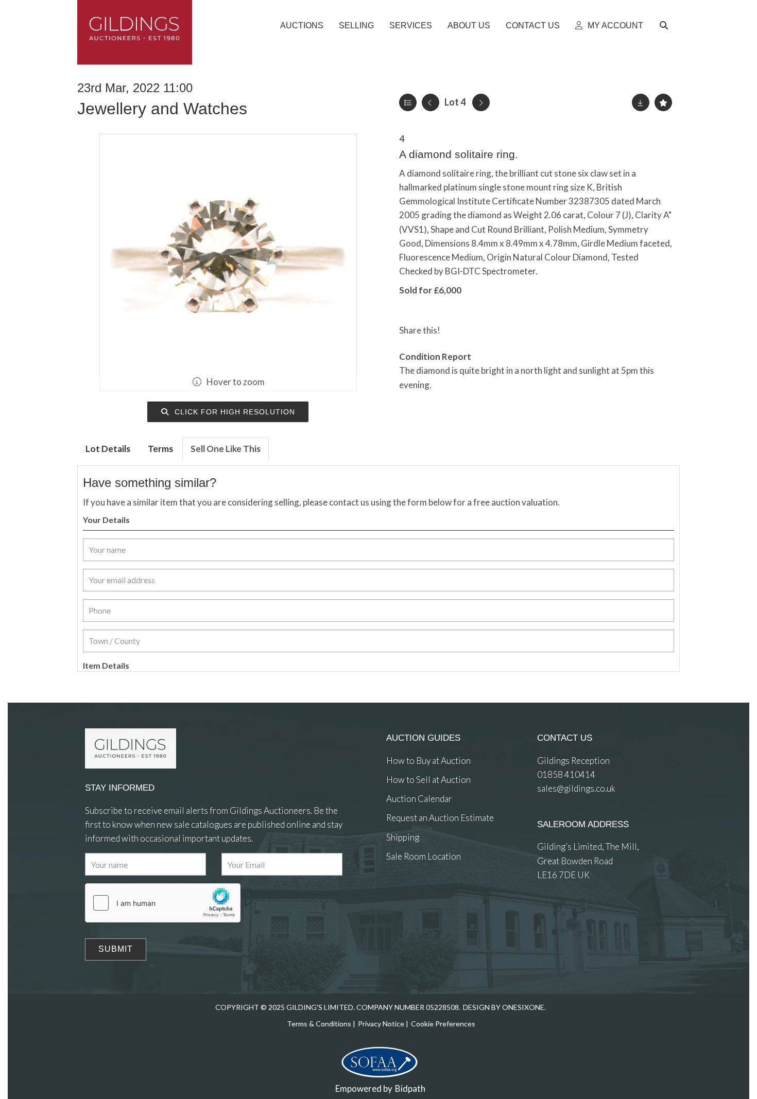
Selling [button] (356, 25)
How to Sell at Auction (428, 779)
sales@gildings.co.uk (576, 788)
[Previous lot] (430, 102)
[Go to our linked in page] (417, 893)
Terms (160, 448)
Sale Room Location (423, 856)
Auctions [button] (301, 25)
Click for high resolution (233, 412)
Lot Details (107, 448)
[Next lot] (481, 102)
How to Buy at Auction (428, 760)
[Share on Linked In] (478, 330)
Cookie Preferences (443, 1023)
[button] (665, 25)
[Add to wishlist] (663, 102)
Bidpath (410, 1088)
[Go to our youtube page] (438, 893)
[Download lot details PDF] (640, 102)
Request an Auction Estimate (440, 817)
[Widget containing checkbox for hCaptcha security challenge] (162, 902)
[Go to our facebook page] (396, 893)
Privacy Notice (381, 1023)
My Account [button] (614, 25)
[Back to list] (408, 102)
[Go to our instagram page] (498, 330)
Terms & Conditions (319, 1023)
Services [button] (410, 25)
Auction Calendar (419, 798)
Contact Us (533, 25)
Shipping (402, 837)
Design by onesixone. (504, 1007)
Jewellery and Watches (162, 108)
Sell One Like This (226, 448)
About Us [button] (469, 25)
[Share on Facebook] (457, 330)
